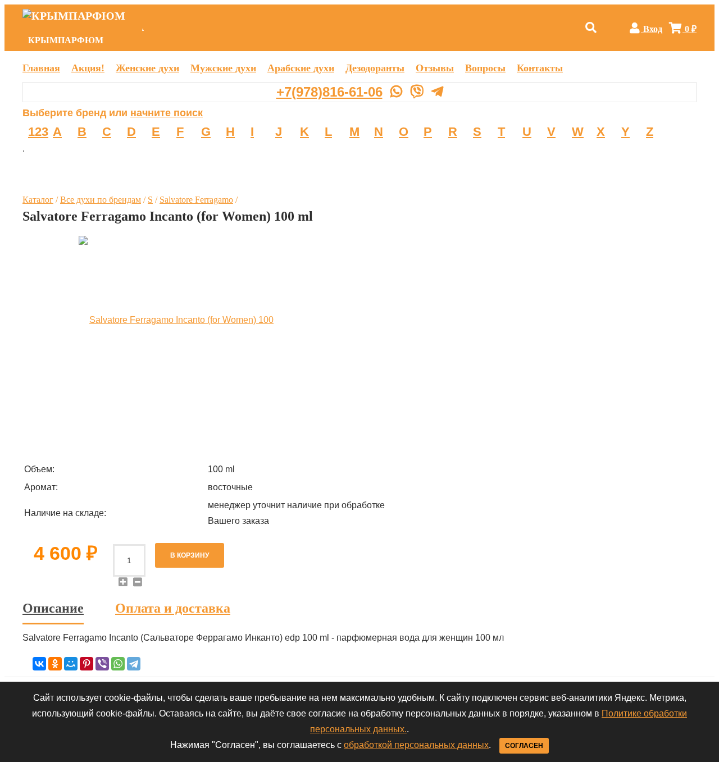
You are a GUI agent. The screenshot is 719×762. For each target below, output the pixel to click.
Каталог (37, 199)
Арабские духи (300, 68)
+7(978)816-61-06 (329, 91)
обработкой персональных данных (416, 745)
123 (38, 132)
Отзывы (435, 68)
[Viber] (102, 663)
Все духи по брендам (100, 199)
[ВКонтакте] (39, 663)
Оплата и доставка (172, 608)
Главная (41, 68)
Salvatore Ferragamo (196, 199)
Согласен (524, 746)
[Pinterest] (86, 663)
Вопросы (485, 68)
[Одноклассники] (55, 663)
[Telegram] (133, 663)
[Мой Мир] (71, 663)
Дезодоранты (374, 68)
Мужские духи (223, 68)
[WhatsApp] (118, 663)
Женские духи (147, 68)
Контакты (540, 68)
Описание (53, 608)
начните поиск (166, 112)
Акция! (87, 68)
